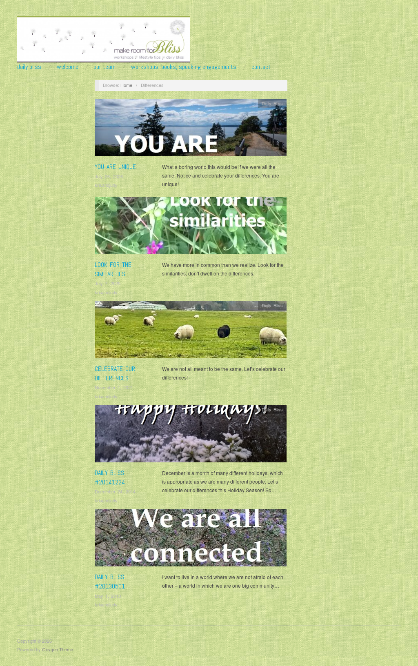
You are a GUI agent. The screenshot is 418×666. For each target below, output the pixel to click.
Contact (261, 67)
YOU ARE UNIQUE (115, 166)
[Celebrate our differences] (191, 332)
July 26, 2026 (109, 176)
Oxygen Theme (57, 649)
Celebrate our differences (115, 373)
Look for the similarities (113, 269)
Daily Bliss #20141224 (110, 477)
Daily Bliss (29, 67)
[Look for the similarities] (191, 227)
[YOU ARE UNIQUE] (191, 130)
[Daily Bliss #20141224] (191, 436)
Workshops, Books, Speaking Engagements (183, 67)
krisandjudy (106, 185)
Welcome (67, 67)
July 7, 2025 (107, 283)
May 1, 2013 (108, 596)
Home (126, 85)
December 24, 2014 (115, 491)
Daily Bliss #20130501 (110, 581)
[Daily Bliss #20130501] (191, 540)
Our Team (104, 67)
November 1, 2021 (114, 387)
